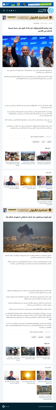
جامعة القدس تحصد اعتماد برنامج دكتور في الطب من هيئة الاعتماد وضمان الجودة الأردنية (44, 203)
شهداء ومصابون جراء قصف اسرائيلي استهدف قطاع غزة (43, 357)
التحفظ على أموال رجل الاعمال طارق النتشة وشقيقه (45, 187)
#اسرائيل (49, 142)
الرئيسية (50, 23)
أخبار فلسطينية (44, 23)
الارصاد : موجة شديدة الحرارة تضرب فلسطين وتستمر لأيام (29, 187)
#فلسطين (41, 337)
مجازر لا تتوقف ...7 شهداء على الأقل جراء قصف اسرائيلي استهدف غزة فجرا (13, 358)
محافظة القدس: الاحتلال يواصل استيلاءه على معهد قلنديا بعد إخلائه (28, 162)
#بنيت (43, 142)
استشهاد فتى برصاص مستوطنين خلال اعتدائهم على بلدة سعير (11, 187)
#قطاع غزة (48, 337)
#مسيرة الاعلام (36, 142)
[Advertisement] (28, 92)
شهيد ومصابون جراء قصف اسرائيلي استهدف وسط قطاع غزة (28, 357)
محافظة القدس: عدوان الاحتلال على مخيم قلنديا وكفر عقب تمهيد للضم (44, 162)
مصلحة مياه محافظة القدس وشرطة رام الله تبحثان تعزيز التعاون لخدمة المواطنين (12, 163)
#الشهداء (34, 337)
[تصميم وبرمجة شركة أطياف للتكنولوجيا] (5, 406)
